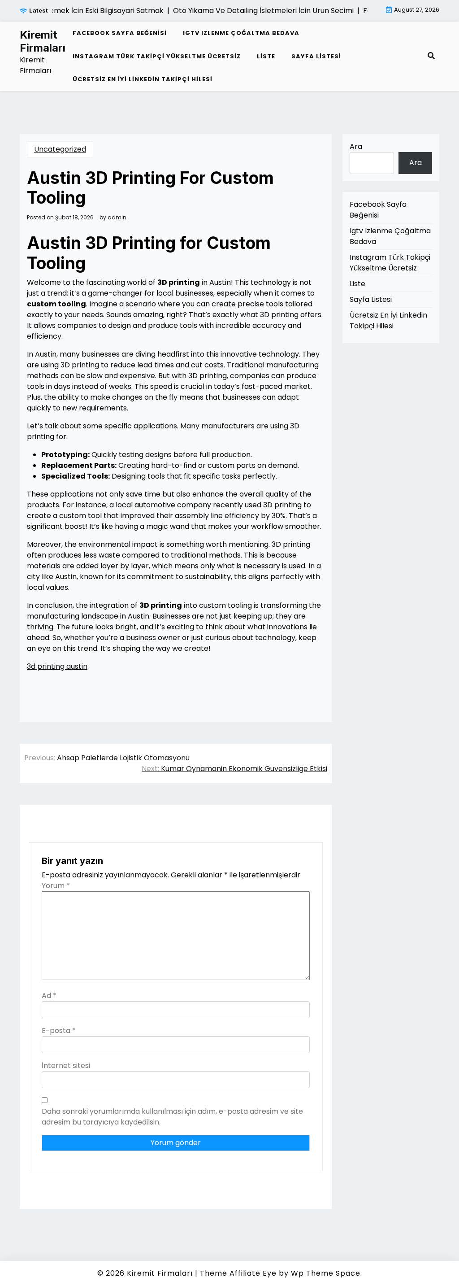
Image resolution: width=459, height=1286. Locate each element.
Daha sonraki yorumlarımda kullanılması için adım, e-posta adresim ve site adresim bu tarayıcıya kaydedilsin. (172, 1116)
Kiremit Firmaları (42, 41)
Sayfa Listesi (316, 56)
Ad (49, 995)
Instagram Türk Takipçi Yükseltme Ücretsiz (157, 56)
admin (117, 217)
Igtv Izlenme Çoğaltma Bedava (241, 33)
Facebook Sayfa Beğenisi (120, 33)
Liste (266, 56)
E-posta (59, 1030)
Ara (356, 146)
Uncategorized (60, 149)
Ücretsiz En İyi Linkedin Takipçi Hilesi (142, 79)
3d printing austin (57, 666)
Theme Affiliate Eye (238, 1273)
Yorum (56, 886)
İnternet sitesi (66, 1065)
